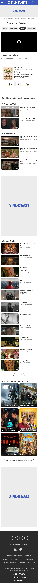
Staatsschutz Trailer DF (10, 455)
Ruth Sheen (17, 76)
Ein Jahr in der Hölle (26, 326)
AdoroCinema (7, 562)
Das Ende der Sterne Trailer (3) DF (28, 405)
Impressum (17, 568)
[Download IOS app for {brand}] (16, 549)
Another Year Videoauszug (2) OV (28, 148)
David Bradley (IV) (19, 78)
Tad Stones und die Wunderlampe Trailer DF (28, 455)
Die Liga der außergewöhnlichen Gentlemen (26, 269)
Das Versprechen (25, 255)
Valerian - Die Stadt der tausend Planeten (26, 291)
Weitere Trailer (19, 374)
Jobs (11, 568)
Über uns (6, 568)
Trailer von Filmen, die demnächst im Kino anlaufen (19, 460)
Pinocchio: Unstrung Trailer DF (28, 244)
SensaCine (17, 559)
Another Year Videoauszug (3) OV (28, 160)
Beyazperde (29, 559)
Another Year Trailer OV (27, 107)
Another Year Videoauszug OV (28, 137)
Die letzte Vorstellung (26, 314)
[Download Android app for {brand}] (22, 549)
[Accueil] (17, 2)
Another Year (34, 18)
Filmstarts (27, 82)
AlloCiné (4, 559)
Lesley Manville (28, 74)
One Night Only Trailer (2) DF (9, 430)
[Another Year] (8, 73)
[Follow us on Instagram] (21, 538)
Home (3, 18)
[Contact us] (26, 538)
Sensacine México (25, 562)
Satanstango (23, 302)
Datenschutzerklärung (14, 570)
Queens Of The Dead (26, 349)
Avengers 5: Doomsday (27, 361)
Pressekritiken (10, 82)
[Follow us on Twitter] (16, 538)
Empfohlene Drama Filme (24, 18)
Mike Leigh (19, 73)
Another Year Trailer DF (27, 119)
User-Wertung (19, 82)
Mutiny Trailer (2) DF (10, 405)
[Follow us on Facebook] (11, 538)
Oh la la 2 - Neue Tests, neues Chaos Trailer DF (28, 430)
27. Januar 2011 (24, 69)
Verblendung (24, 337)
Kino (7, 18)
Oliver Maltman (25, 76)
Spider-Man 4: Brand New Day (27, 279)
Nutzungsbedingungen (27, 568)
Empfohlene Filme (13, 18)
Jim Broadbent (20, 74)
